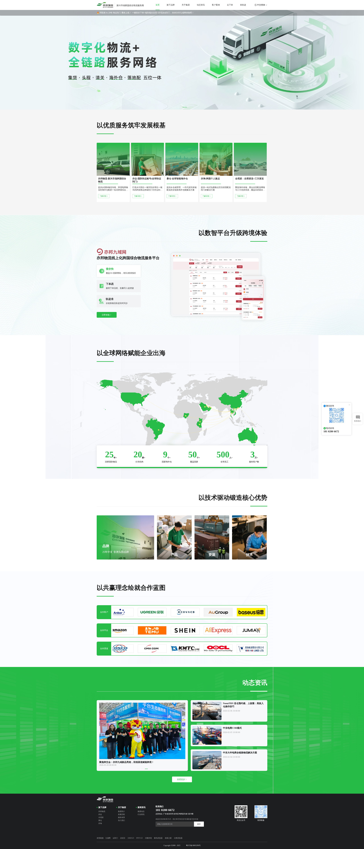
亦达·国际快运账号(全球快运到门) (146, 180)
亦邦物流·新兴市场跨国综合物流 (112, 180)
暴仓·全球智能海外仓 (177, 178)
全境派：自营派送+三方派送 (249, 178)
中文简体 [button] (261, 5)
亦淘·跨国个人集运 (210, 178)
